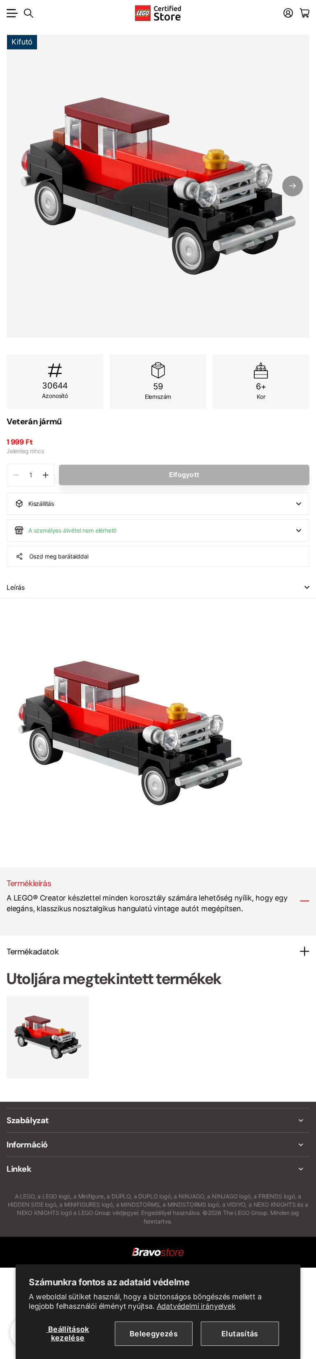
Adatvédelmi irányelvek (196, 1306)
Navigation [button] (11, 13)
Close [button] (158, 1120)
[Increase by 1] (45, 475)
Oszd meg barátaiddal (58, 556)
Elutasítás (239, 1333)
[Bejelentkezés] (288, 13)
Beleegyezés (154, 1333)
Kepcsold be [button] (307, 587)
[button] (292, 186)
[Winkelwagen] (304, 13)
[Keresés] (28, 13)
